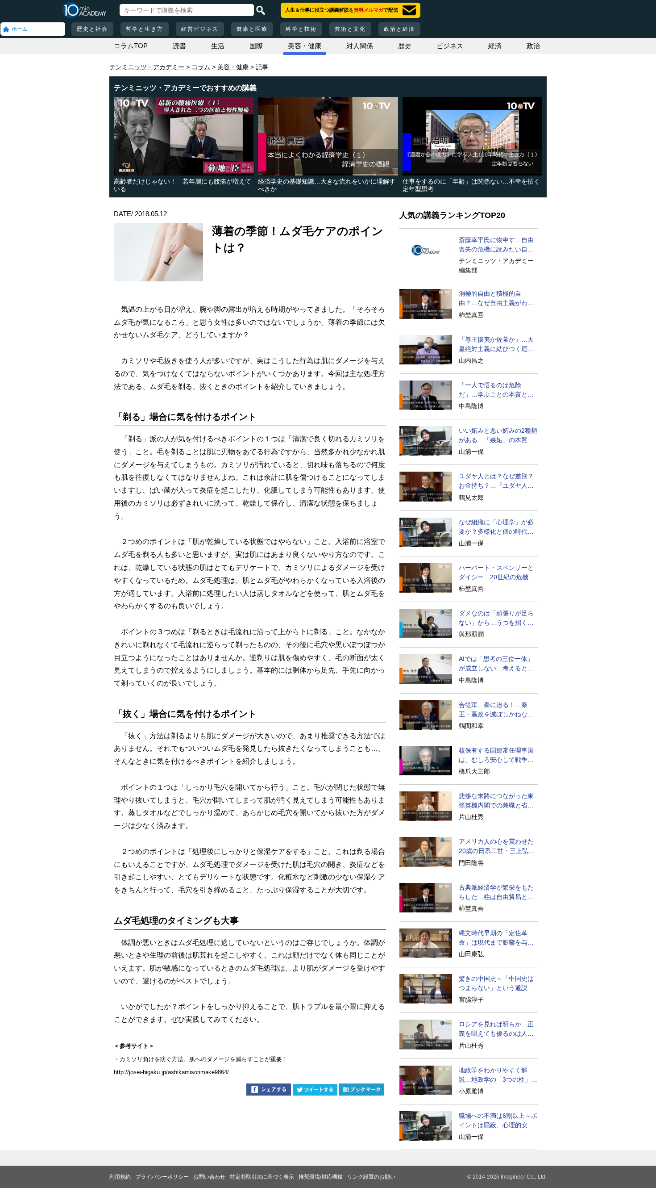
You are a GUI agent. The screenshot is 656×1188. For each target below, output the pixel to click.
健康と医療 (252, 29)
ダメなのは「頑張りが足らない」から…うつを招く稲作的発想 (496, 618)
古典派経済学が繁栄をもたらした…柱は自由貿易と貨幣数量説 (496, 893)
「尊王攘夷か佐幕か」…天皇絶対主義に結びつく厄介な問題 (496, 345)
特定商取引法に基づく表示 (262, 1177)
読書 (179, 46)
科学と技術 (301, 29)
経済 (495, 46)
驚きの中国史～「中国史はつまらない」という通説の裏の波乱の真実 (496, 984)
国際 (256, 46)
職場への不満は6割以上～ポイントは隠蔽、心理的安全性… (498, 1121)
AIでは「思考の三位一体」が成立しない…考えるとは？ (496, 664)
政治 (533, 46)
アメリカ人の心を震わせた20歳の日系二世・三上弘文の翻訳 (497, 847)
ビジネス (449, 46)
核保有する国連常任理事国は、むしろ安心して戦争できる (496, 756)
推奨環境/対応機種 (321, 1177)
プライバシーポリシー (162, 1177)
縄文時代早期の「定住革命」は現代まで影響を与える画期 (496, 938)
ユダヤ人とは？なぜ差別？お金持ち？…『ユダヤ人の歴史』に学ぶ (496, 481)
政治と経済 (399, 29)
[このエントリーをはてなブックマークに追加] (361, 1091)
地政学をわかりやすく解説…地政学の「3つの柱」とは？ (498, 1075)
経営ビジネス (200, 29)
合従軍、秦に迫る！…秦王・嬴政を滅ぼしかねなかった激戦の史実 (496, 710)
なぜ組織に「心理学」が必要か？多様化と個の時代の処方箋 (496, 527)
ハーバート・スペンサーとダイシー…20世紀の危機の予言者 (497, 573)
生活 (217, 46)
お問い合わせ (209, 1177)
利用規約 (120, 1177)
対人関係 (359, 46)
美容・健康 (304, 46)
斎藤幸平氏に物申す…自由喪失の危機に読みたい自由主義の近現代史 (496, 245)
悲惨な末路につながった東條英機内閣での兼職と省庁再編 (496, 801)
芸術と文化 (350, 29)
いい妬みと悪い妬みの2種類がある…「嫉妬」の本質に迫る (498, 436)
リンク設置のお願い (371, 1177)
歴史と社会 (92, 29)
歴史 (404, 46)
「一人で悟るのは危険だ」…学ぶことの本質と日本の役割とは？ (496, 390)
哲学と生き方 (144, 29)
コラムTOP (131, 46)
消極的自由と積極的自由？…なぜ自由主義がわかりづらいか (496, 299)
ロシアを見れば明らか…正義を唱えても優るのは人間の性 (496, 1029)
